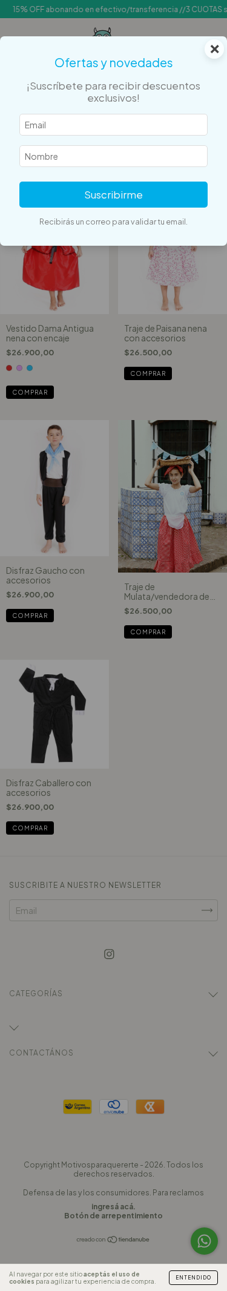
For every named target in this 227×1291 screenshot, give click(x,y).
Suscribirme (113, 194)
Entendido (193, 1278)
